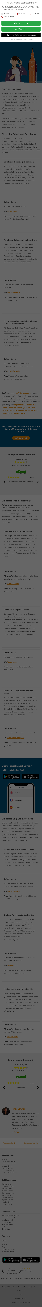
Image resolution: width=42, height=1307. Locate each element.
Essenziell (7, 13)
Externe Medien (9, 16)
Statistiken (21, 13)
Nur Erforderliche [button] (21, 29)
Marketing (36, 13)
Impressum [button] (31, 39)
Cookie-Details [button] (11, 39)
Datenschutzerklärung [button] (22, 39)
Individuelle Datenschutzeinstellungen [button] (21, 35)
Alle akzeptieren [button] (21, 23)
